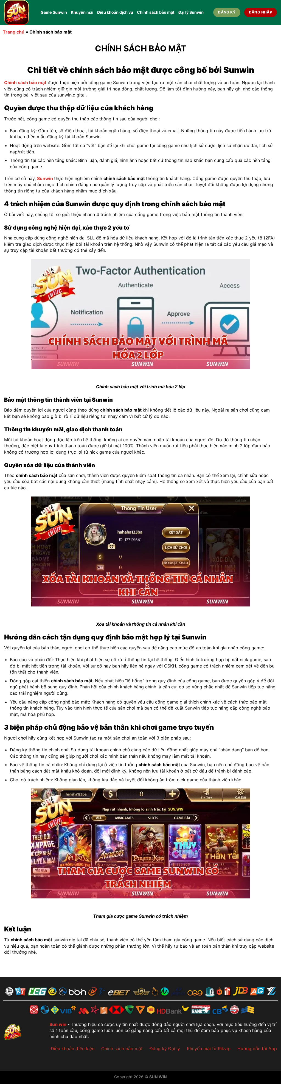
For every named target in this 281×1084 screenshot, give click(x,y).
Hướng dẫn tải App (257, 1048)
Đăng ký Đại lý (165, 1048)
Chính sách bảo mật (156, 12)
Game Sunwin (54, 12)
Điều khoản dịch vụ (115, 12)
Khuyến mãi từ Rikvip (209, 1048)
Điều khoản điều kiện (72, 1048)
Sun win (57, 1024)
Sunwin (45, 178)
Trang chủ (13, 32)
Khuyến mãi (82, 12)
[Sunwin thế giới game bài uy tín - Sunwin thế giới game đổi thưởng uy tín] (18, 12)
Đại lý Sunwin (191, 12)
